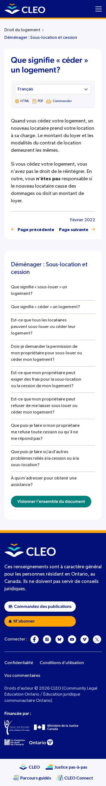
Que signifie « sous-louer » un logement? (39, 290)
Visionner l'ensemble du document (51, 501)
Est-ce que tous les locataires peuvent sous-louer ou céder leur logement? (43, 327)
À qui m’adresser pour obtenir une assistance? (44, 481)
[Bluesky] (59, 639)
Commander (62, 101)
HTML (24, 101)
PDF (40, 101)
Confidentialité (18, 663)
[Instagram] (47, 639)
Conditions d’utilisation (62, 663)
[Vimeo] (84, 639)
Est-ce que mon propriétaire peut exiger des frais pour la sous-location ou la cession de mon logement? (46, 379)
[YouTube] (72, 639)
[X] (97, 639)
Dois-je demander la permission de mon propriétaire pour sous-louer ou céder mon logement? (46, 353)
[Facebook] (34, 639)
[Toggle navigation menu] (98, 9)
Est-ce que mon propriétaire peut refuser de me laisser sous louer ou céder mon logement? (44, 406)
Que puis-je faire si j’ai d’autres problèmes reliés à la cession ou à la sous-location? (45, 458)
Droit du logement (22, 30)
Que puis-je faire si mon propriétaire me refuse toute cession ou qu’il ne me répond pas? (45, 432)
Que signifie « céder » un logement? (45, 307)
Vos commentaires (22, 676)
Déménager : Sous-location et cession (40, 38)
